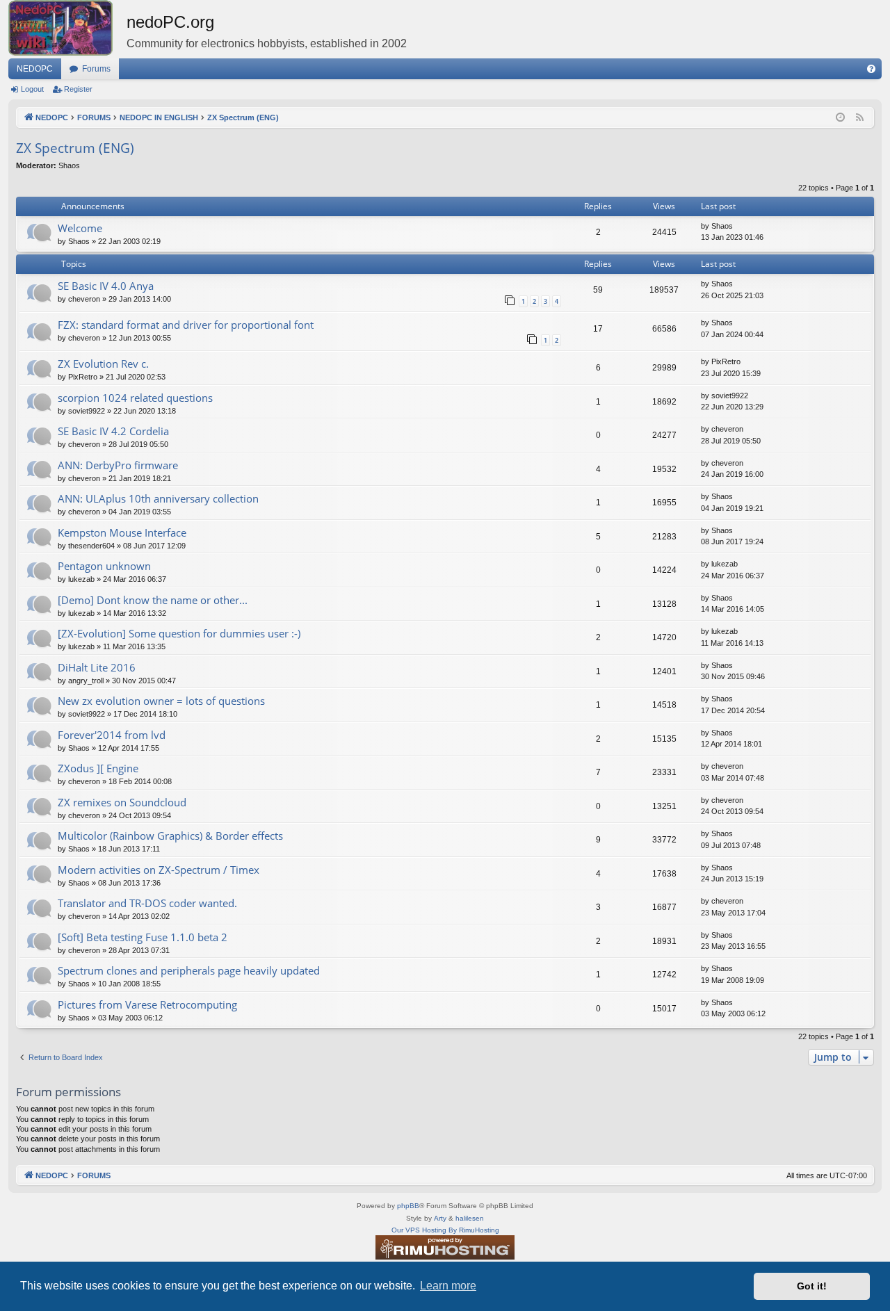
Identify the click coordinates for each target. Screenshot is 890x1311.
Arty (440, 1218)
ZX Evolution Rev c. (103, 363)
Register (78, 89)
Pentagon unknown (104, 566)
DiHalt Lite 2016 (97, 667)
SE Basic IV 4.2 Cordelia (113, 431)
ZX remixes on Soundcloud (122, 802)
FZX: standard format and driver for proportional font (186, 325)
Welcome (80, 228)
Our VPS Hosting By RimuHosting (445, 1230)
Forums (96, 69)
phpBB (408, 1206)
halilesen (469, 1218)
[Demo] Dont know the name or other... (153, 600)
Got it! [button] (812, 1286)
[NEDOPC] (67, 28)
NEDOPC (35, 69)
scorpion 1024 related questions (135, 398)
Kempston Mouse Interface (122, 532)
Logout (32, 89)
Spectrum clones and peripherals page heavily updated (189, 970)
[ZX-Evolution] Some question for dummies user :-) (179, 633)
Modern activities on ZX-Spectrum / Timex (158, 870)
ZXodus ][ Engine (98, 768)
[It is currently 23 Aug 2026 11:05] (840, 118)
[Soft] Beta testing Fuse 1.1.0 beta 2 (142, 937)
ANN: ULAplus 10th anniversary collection (158, 498)
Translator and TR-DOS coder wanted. (147, 903)
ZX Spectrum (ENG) (75, 148)
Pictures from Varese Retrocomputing (147, 1004)
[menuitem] (871, 68)
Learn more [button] (448, 1286)
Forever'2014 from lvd (111, 735)
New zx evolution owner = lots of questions (161, 701)
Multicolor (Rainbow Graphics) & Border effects (170, 835)
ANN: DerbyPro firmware (118, 465)
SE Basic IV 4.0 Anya (106, 286)
